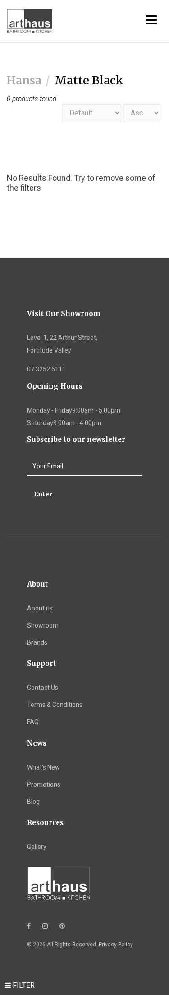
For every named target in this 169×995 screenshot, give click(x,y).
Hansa (24, 80)
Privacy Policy (116, 944)
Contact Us (42, 687)
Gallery (36, 846)
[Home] (23, 21)
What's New (43, 767)
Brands (37, 642)
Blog (33, 801)
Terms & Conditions (54, 704)
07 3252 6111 (46, 369)
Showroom (43, 625)
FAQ (33, 721)
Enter (43, 494)
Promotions (43, 784)
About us (40, 608)
